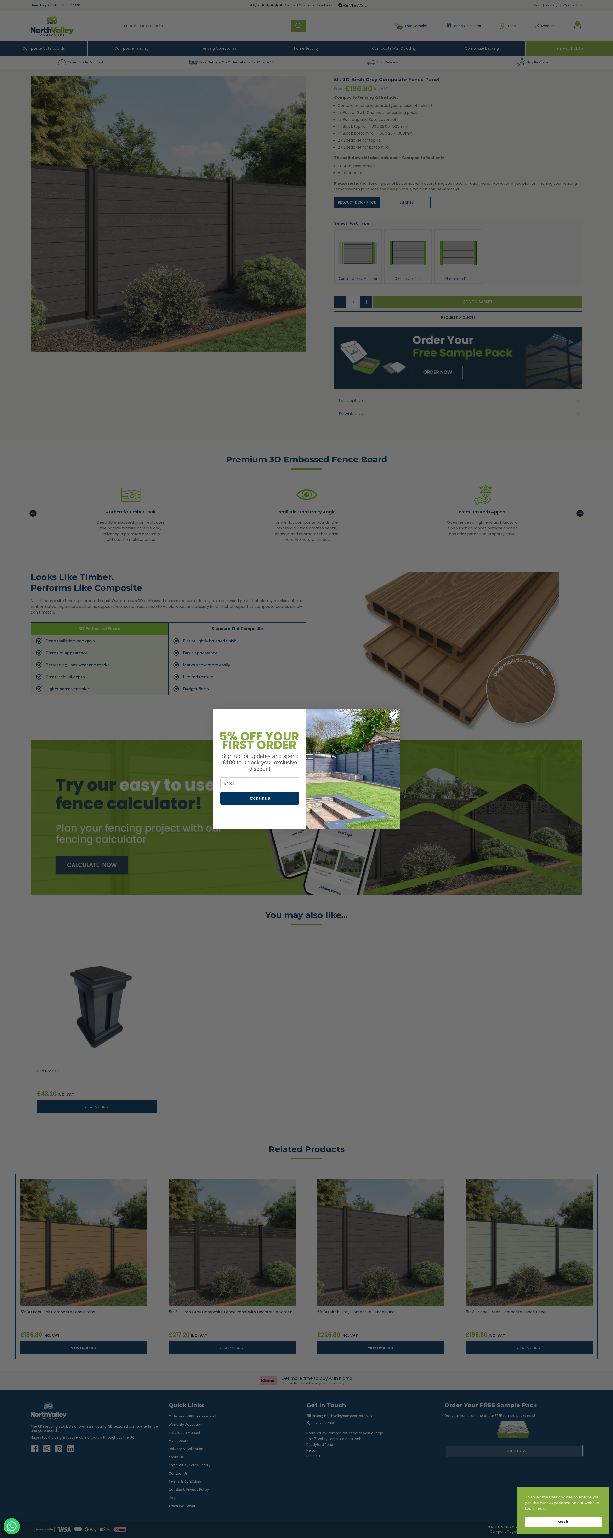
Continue (260, 798)
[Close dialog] (394, 715)
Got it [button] (563, 1521)
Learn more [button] (536, 1508)
